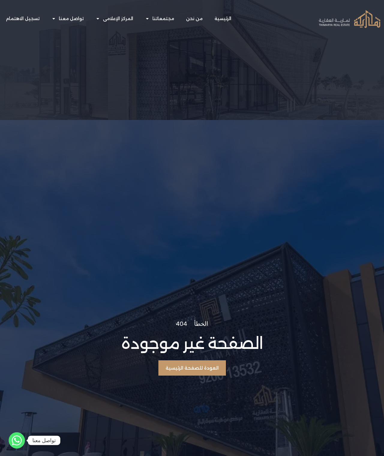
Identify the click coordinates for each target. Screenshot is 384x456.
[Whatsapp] (17, 440)
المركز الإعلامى (118, 18)
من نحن (194, 18)
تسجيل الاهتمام (23, 18)
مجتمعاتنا (163, 18)
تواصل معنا (71, 18)
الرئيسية (222, 18)
